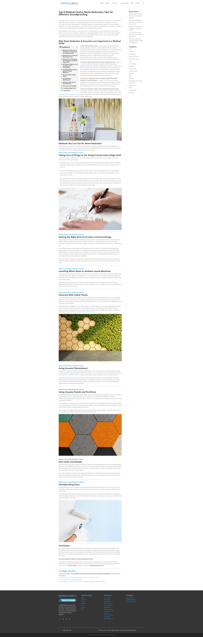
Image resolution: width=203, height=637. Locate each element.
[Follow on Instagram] (63, 619)
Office (130, 76)
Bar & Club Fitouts (108, 615)
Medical (131, 73)
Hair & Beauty (132, 64)
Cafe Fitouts (107, 613)
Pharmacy (131, 78)
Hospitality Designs (131, 600)
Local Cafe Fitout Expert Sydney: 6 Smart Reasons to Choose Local (136, 34)
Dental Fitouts (107, 607)
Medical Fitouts (108, 603)
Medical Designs (130, 601)
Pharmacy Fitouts (108, 605)
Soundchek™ (75, 375)
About (107, 3)
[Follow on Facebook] (60, 619)
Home (101, 3)
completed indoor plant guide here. (85, 312)
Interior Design (133, 71)
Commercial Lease (134, 59)
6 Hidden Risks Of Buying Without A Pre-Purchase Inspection (135, 16)
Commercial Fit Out (134, 56)
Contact (137, 3)
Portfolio (83, 603)
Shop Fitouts (107, 598)
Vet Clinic (131, 92)
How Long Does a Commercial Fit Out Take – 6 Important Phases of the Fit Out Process (82, 581)
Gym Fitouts (107, 617)
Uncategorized (133, 90)
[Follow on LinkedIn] (66, 619)
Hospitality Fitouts (108, 611)
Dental (130, 61)
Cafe (130, 49)
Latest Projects (125, 3)
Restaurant (132, 85)
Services (83, 600)
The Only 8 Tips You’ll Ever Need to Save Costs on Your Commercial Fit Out (79, 577)
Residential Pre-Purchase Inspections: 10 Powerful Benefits (135, 28)
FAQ (82, 609)
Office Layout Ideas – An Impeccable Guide (71, 579)
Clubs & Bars (132, 54)
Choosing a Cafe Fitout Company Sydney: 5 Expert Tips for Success (136, 40)
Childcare (131, 51)
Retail (130, 87)
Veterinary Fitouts (108, 618)
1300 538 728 (66, 630)
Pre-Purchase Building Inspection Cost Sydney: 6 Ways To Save (135, 22)
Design (83, 601)
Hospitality (131, 66)
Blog (132, 3)
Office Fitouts (107, 600)
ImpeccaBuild (67, 375)
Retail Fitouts (107, 601)
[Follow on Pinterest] (69, 619)
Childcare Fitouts (108, 609)
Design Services (130, 598)
